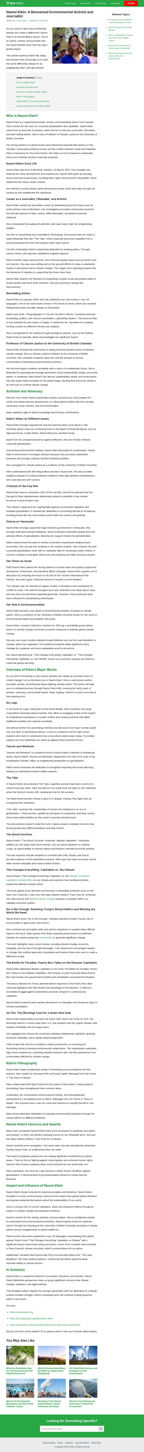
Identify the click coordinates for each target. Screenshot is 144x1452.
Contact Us (69, 1443)
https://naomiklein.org (21, 1312)
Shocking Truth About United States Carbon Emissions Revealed (49, 1404)
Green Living (70, 3)
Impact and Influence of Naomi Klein (33, 106)
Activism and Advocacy (27, 87)
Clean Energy (100, 3)
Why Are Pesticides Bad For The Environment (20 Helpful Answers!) (19, 1371)
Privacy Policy (96, 1443)
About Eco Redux (49, 1443)
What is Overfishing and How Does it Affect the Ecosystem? (82, 1404)
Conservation (85, 3)
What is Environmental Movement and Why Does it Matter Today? (19, 1404)
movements (45, 937)
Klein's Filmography (25, 96)
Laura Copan (21, 20)
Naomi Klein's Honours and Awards (32, 101)
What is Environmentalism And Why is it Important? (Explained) (51, 1371)
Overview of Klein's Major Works (31, 92)
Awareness (115, 3)
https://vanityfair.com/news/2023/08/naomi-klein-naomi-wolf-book (45, 1325)
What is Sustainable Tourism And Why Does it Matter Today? (120, 38)
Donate (131, 3)
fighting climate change (42, 899)
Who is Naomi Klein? (25, 82)
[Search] (101, 1429)
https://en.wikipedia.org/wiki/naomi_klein (31, 1318)
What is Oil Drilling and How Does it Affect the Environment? (120, 56)
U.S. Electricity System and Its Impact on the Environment (83, 1371)
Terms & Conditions (82, 1443)
